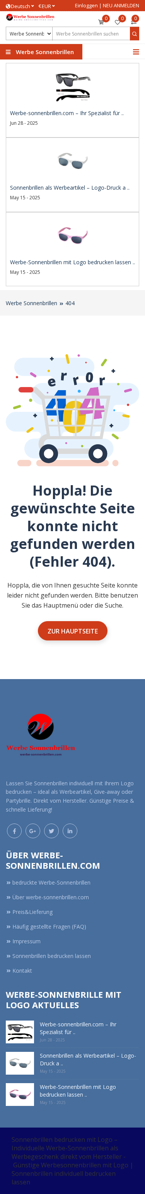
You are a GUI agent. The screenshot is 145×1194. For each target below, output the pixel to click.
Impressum (26, 941)
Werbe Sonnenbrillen (31, 303)
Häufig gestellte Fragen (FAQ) (49, 926)
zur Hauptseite (73, 631)
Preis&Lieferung (32, 911)
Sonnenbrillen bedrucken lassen (51, 956)
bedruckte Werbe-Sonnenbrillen (51, 882)
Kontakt (22, 970)
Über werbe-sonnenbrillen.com (50, 897)
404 (70, 303)
